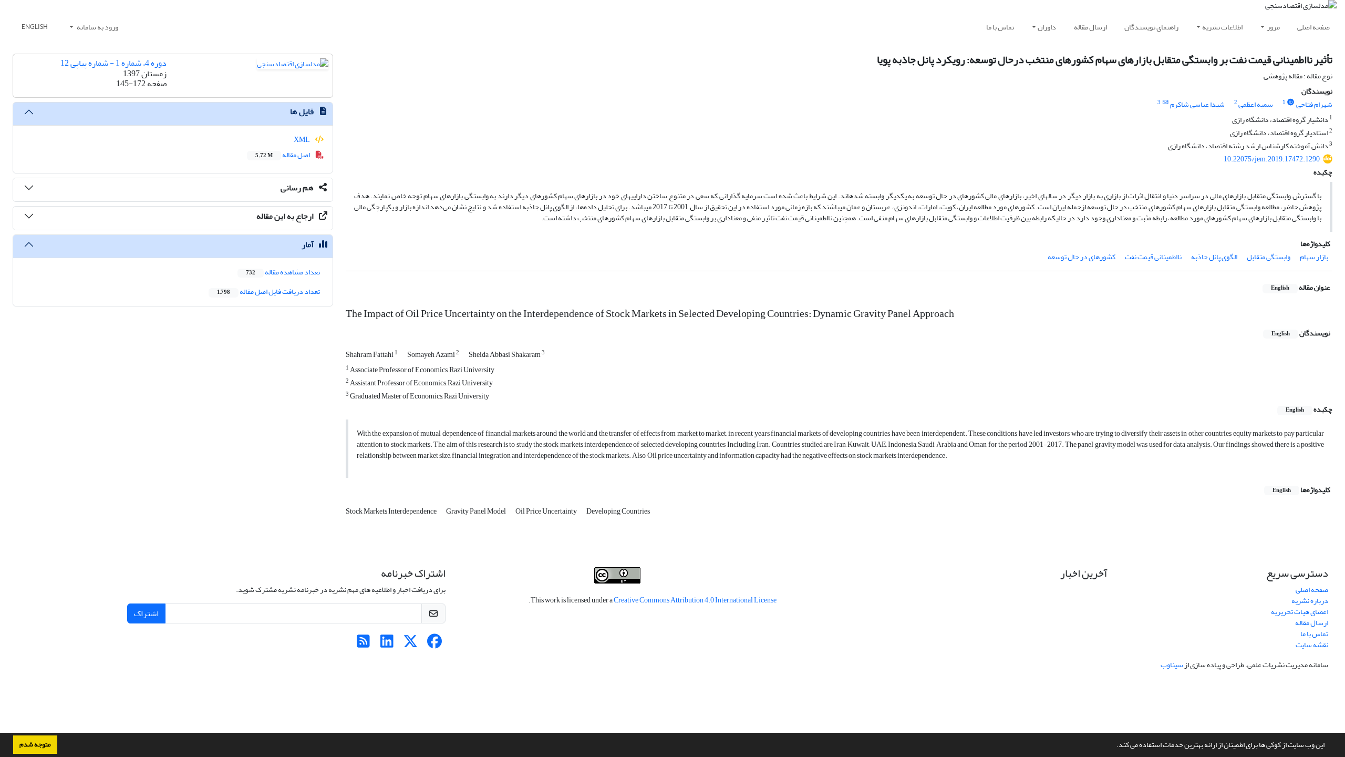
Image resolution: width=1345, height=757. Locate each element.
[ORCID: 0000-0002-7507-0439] (1291, 102)
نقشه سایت (1312, 645)
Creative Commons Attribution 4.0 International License (695, 600)
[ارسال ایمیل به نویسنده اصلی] (1165, 102)
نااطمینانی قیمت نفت (1153, 257)
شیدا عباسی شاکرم (1197, 104)
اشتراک (146, 613)
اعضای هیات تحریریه (1299, 612)
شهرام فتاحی (1314, 104)
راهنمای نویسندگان (1151, 27)
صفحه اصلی (1313, 27)
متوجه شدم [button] (35, 744)
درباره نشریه (1309, 601)
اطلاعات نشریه (1222, 27)
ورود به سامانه (97, 27)
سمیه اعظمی (1255, 104)
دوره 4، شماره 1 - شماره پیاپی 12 (113, 63)
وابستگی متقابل (1268, 257)
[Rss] (363, 644)
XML (302, 139)
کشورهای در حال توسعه (1081, 257)
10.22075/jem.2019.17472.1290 (1272, 159)
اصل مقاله (283, 155)
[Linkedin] (387, 644)
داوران (1047, 27)
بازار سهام (1314, 257)
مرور (1273, 27)
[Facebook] (434, 644)
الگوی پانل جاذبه (1214, 257)
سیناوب (1172, 665)
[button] (1113, 746)
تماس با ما (1000, 27)
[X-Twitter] (410, 644)
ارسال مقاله (1090, 27)
